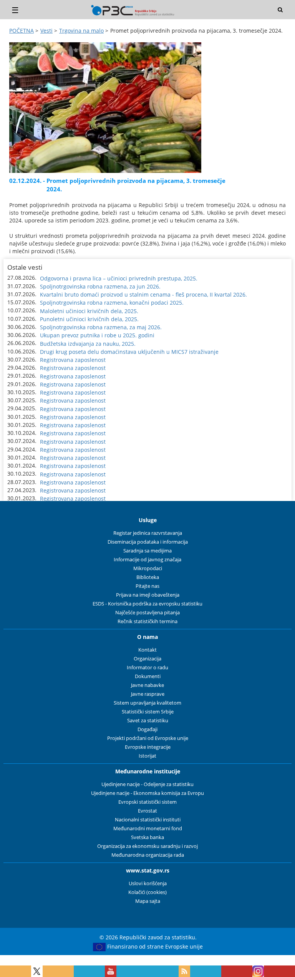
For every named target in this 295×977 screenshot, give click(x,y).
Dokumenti (148, 676)
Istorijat (147, 756)
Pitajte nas (147, 586)
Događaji (147, 729)
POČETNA (21, 30)
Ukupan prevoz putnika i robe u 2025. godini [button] (97, 335)
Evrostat (147, 811)
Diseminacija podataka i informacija (148, 542)
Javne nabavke (147, 685)
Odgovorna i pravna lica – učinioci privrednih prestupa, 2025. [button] (118, 278)
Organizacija (147, 658)
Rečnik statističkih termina (147, 621)
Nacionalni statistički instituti (148, 819)
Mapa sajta (147, 901)
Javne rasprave (147, 694)
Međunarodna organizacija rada (147, 855)
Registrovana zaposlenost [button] (73, 359)
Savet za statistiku (147, 720)
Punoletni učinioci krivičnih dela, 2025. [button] (89, 319)
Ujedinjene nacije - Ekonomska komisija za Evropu (147, 793)
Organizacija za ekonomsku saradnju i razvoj (147, 846)
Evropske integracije (148, 747)
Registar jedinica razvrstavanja (147, 533)
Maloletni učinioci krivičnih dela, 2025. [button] (89, 311)
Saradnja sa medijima (147, 550)
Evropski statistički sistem (147, 802)
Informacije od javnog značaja (147, 559)
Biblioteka (147, 577)
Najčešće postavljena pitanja (147, 612)
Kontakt (147, 650)
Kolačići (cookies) (147, 892)
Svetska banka (147, 837)
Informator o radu (147, 667)
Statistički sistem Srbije (148, 711)
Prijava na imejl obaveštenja (147, 595)
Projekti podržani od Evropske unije (147, 738)
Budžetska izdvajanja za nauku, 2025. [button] (88, 343)
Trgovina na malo (81, 30)
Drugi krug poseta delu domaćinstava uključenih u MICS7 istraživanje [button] (129, 351)
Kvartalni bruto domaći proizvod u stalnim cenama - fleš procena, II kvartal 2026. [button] (143, 294)
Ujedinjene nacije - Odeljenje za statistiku (147, 784)
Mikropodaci (147, 568)
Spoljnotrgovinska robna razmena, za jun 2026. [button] (100, 286)
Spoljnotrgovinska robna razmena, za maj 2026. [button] (101, 327)
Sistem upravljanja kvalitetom (147, 703)
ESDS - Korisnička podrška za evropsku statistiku (147, 603)
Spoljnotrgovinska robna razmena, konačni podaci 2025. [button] (112, 302)
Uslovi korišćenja (148, 883)
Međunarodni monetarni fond (147, 828)
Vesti (46, 30)
